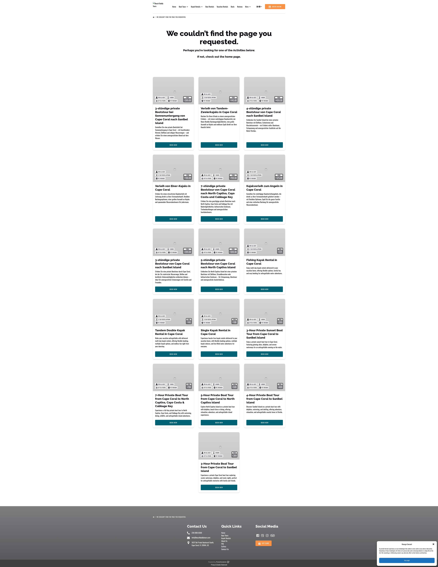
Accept (406, 560)
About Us (224, 541)
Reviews (239, 6)
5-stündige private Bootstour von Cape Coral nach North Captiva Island (218, 263)
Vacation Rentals (222, 6)
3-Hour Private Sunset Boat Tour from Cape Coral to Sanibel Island (264, 334)
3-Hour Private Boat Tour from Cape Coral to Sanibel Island (219, 467)
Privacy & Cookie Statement (219, 564)
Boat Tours (224, 535)
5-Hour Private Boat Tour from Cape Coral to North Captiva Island (218, 398)
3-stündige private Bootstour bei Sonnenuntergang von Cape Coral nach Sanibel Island (171, 116)
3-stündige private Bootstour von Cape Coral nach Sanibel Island (172, 263)
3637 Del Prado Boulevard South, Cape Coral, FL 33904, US (203, 544)
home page (232, 56)
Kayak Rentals (226, 538)
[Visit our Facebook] (257, 535)
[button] (433, 544)
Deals (232, 6)
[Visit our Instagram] (267, 535)
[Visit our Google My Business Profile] (262, 535)
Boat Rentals (209, 6)
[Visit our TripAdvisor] (272, 535)
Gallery (223, 546)
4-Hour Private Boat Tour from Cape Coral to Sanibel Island (264, 398)
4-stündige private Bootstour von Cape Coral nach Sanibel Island (263, 112)
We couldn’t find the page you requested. (171, 17)
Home (174, 6)
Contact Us (225, 549)
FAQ (222, 543)
